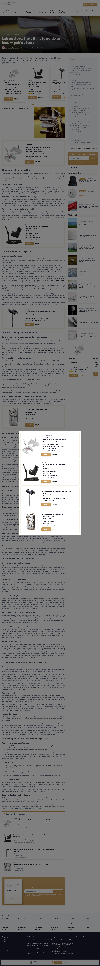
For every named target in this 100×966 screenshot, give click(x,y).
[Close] (78, 433)
